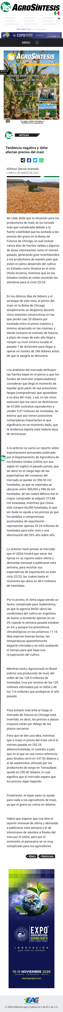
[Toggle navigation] (37, 43)
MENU (26, 42)
